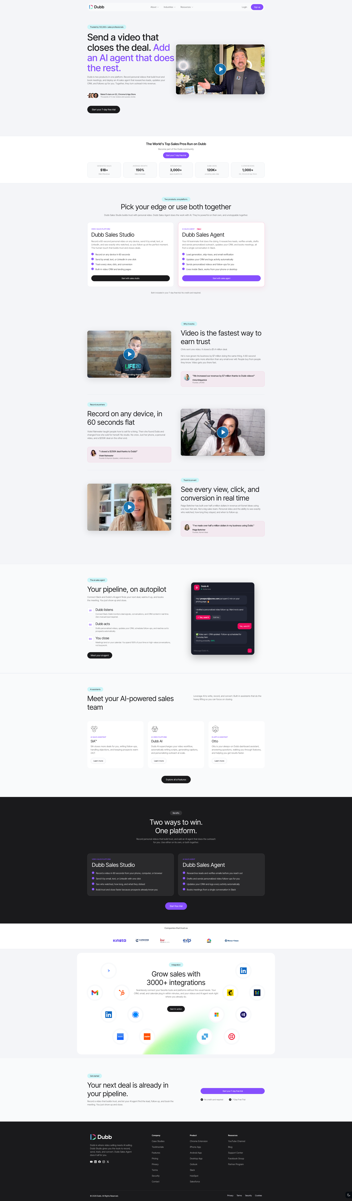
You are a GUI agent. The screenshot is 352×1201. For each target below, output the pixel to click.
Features (156, 1152)
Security (156, 1175)
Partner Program (236, 1164)
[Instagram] (103, 1162)
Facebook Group (236, 1158)
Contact (155, 1181)
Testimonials (158, 1147)
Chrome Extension (199, 1141)
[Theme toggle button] (348, 1195)
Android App (196, 1152)
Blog (230, 1147)
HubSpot (194, 1175)
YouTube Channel (236, 1141)
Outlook (193, 1164)
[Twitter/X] (108, 1162)
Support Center (235, 1152)
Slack (192, 1170)
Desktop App (196, 1158)
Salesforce (195, 1181)
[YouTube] (91, 1162)
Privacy (155, 1164)
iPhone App (195, 1147)
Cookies (258, 1195)
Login (244, 7)
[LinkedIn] (95, 1162)
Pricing (155, 1158)
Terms (155, 1170)
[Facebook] (99, 1162)
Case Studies (158, 1141)
